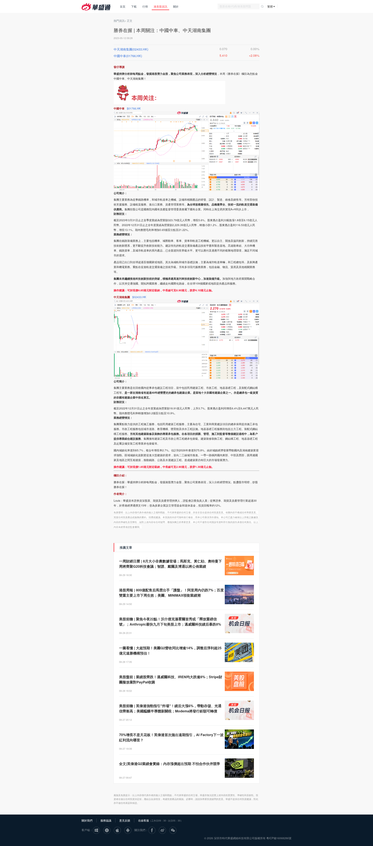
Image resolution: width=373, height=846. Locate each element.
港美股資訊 (160, 6)
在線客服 (143, 820)
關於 (176, 6)
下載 (134, 6)
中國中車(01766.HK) (128, 56)
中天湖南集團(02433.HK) (131, 49)
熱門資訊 (119, 21)
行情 (145, 6)
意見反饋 (124, 820)
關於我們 (87, 820)
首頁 (122, 6)
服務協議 (105, 820)
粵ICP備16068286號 (278, 838)
